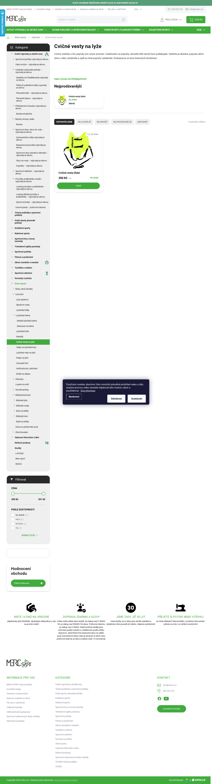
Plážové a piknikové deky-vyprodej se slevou (31, 86)
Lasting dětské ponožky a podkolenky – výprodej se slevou (30, 195)
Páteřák (19, 336)
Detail (78, 186)
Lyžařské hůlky (22, 310)
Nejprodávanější (122, 122)
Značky (18, 448)
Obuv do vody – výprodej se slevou (31, 160)
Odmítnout (116, 398)
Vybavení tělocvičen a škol (27, 437)
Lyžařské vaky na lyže (25, 352)
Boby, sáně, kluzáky (24, 289)
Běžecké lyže (21, 400)
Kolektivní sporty (22, 228)
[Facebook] (159, 698)
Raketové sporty (22, 233)
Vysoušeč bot (22, 363)
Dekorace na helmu (25, 326)
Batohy (19, 124)
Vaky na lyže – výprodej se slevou (30, 64)
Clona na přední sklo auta (26, 427)
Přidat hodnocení (21, 583)
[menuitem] (27, 29)
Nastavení (74, 396)
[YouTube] (166, 698)
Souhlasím (136, 398)
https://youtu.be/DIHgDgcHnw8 (70, 79)
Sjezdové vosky (23, 305)
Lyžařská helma (23, 315)
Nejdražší (102, 122)
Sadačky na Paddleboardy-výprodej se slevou (32, 78)
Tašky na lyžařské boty (26, 347)
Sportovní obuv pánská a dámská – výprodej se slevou (32, 154)
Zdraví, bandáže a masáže (27, 262)
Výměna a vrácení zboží (65, 9)
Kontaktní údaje (43, 9)
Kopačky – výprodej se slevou (29, 166)
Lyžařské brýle (22, 331)
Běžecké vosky (22, 406)
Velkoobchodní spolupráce (18, 712)
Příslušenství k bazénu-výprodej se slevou (30, 107)
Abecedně (142, 122)
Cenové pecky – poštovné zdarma (30, 207)
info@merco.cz (170, 685)
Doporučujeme (64, 122)
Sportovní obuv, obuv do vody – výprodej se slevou (29, 130)
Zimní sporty (20, 283)
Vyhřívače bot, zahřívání (26, 368)
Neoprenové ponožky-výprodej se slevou (31, 146)
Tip (18, 528)
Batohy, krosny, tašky (24, 119)
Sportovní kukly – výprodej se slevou (32, 202)
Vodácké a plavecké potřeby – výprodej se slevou (28, 71)
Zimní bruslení (21, 432)
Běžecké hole (22, 416)
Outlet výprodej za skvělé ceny (29, 54)
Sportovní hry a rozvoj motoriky (25, 240)
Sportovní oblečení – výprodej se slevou (29, 172)
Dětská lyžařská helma (27, 321)
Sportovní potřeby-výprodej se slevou (31, 59)
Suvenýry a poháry (23, 278)
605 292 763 (168, 691)
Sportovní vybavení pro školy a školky (23, 716)
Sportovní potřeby (23, 252)
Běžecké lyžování (23, 395)
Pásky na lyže (22, 358)
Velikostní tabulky (14, 707)
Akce (19, 519)
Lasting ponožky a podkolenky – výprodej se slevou (30, 187)
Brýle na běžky (22, 421)
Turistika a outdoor (23, 268)
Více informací (87, 390)
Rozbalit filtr (28, 535)
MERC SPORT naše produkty (19, 9)
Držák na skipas (23, 374)
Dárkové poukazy (22, 443)
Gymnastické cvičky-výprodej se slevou (30, 138)
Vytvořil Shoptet (176, 780)
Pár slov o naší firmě (117, 9)
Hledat (123, 19)
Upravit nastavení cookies (65, 780)
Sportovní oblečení (23, 273)
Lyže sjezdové (22, 299)
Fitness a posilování (24, 257)
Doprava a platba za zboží (91, 9)
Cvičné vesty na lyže (25, 342)
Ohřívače (19, 379)
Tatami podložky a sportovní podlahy (28, 213)
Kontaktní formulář (171, 709)
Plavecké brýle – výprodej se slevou (31, 93)
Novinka (21, 523)
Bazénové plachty (24, 114)
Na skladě (21, 515)
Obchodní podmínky (16, 721)
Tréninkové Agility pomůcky (27, 246)
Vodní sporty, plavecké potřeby (25, 221)
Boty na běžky (22, 411)
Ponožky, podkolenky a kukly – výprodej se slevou (29, 180)
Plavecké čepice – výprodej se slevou (29, 99)
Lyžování (19, 294)
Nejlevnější (84, 122)
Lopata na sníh (22, 384)
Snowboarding (22, 390)
